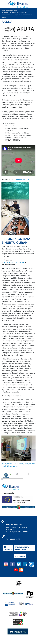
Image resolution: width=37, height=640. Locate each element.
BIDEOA (26, 179)
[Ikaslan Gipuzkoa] (18, 4)
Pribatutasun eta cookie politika (22, 548)
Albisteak (7, 262)
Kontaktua (8, 549)
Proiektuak (18, 15)
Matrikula (6, 12)
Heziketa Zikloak (7, 15)
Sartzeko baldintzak (9, 10)
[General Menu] (3, 4)
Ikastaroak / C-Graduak (18, 12)
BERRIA (19, 179)
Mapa (4, 17)
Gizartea (21, 262)
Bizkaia (14, 262)
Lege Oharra (20, 556)
